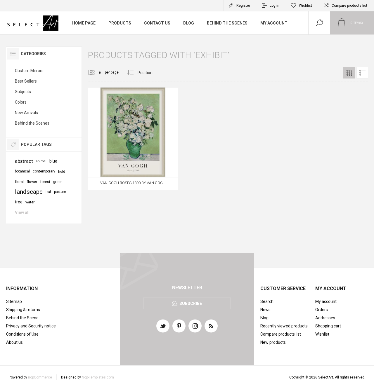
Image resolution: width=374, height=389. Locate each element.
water (29, 202)
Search (266, 301)
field (61, 171)
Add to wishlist (139, 178)
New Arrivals (26, 112)
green (58, 181)
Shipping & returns (23, 309)
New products (273, 342)
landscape (29, 191)
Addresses (325, 317)
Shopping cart (328, 326)
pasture (60, 192)
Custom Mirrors (29, 70)
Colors (21, 102)
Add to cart (126, 178)
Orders (321, 309)
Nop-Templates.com (98, 377)
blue (53, 161)
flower (32, 181)
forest (45, 181)
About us (14, 342)
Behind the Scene (22, 317)
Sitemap (14, 301)
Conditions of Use (22, 334)
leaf (48, 192)
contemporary (44, 171)
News (265, 309)
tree (18, 202)
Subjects (23, 91)
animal (41, 161)
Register (243, 6)
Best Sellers (26, 81)
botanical (22, 171)
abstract (24, 161)
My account (326, 301)
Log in (274, 6)
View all (22, 212)
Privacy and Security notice (31, 326)
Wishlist (322, 334)
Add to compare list (152, 178)
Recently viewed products (284, 326)
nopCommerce (40, 377)
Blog (264, 317)
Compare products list (349, 6)
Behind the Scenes (32, 123)
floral (19, 181)
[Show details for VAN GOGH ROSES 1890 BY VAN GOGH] (133, 139)
